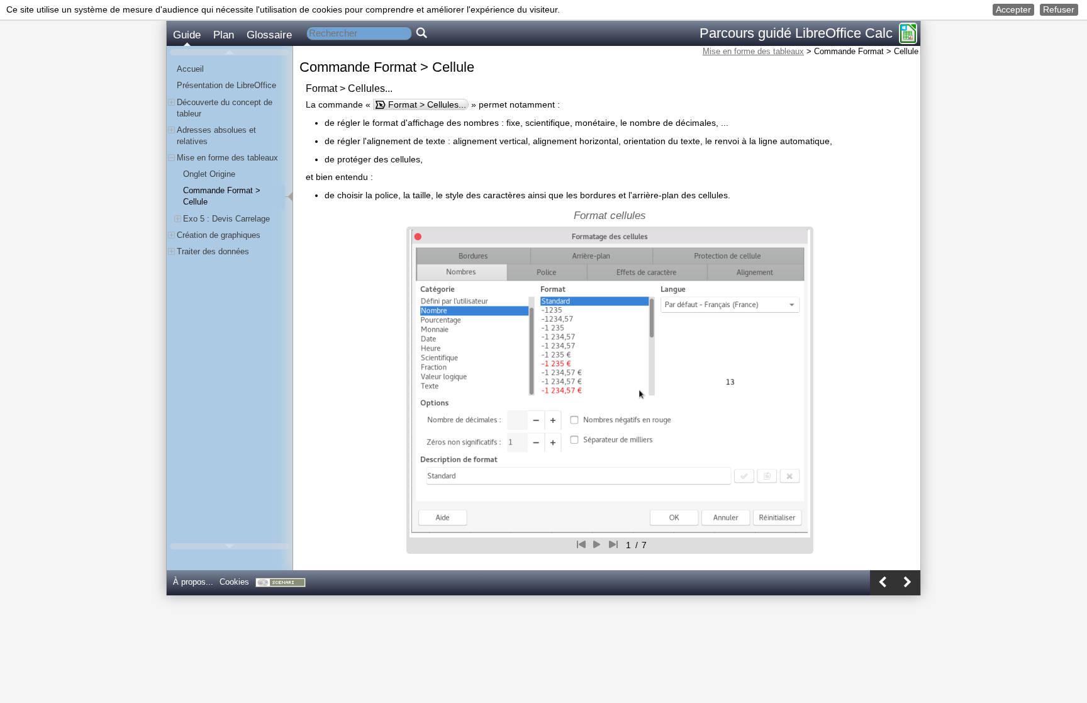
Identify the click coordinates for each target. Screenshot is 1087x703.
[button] (1014, 10)
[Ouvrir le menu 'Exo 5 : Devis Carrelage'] (177, 218)
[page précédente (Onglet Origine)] (882, 582)
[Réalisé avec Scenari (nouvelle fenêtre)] (280, 582)
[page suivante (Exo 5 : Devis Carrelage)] (907, 582)
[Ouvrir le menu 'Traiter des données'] (171, 251)
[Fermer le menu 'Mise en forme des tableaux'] (171, 157)
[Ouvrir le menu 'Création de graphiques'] (171, 235)
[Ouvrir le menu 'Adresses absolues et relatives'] (171, 130)
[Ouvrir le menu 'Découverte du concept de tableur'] (171, 102)
